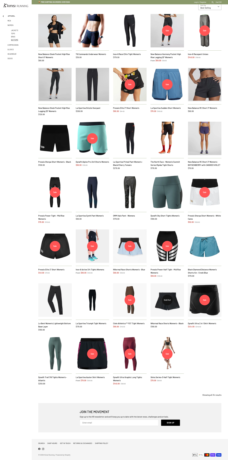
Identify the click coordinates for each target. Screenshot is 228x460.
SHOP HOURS (52, 443)
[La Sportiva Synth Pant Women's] (92, 192)
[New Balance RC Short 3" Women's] (204, 84)
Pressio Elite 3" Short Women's (126, 108)
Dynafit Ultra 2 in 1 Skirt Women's (202, 323)
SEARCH (41, 443)
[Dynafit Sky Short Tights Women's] (167, 192)
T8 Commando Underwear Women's (91, 54)
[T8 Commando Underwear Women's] (92, 31)
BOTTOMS (14, 40)
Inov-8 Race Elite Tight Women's (127, 54)
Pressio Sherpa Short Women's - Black (54, 162)
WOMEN (10, 25)
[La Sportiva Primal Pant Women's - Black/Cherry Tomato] (130, 138)
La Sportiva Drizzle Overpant (88, 108)
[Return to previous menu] (3, 15)
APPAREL (11, 16)
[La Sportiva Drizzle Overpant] (92, 84)
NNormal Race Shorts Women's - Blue (129, 269)
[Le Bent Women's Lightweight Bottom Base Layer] (55, 300)
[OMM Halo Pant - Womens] (130, 192)
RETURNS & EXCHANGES (82, 443)
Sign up (170, 423)
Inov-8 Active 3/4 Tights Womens (90, 269)
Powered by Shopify (63, 455)
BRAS (13, 37)
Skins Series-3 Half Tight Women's (165, 377)
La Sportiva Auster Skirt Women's (90, 377)
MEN (9, 21)
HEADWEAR (12, 54)
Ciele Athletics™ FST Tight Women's (128, 323)
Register (203, 2)
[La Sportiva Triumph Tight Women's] (92, 300)
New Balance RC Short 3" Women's (202, 108)
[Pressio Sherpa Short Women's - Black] (55, 138)
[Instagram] (43, 449)
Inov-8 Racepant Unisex (198, 54)
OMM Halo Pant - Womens (124, 215)
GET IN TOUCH (65, 443)
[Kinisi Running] (16, 5)
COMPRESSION (13, 45)
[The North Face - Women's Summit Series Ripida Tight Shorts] (167, 138)
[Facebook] (39, 449)
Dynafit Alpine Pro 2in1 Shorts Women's (92, 162)
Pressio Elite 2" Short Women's (51, 269)
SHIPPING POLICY (101, 443)
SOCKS (10, 58)
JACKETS (14, 30)
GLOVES (11, 49)
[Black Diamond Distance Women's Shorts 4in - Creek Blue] (204, 246)
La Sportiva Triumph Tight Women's (91, 323)
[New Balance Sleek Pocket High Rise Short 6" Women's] (55, 31)
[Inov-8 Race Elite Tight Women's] (130, 31)
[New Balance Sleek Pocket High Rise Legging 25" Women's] (55, 84)
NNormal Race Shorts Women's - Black (167, 323)
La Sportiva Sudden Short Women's (166, 108)
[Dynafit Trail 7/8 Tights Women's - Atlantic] (55, 354)
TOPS (13, 33)
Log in (196, 2)
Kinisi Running (49, 455)
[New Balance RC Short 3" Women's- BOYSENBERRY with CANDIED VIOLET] (204, 138)
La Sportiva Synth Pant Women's (90, 215)
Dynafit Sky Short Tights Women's (165, 215)
